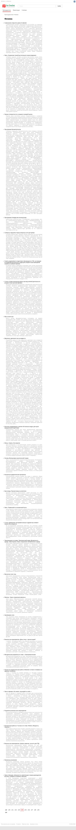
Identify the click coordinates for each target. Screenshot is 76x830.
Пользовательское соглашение (8, 824)
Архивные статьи (34, 824)
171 (12, 810)
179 (38, 810)
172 (16, 810)
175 (25, 810)
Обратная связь (25, 824)
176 (29, 810)
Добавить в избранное (6, 1)
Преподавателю (7, 10)
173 (19, 810)
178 (35, 810)
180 (6, 812)
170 (9, 810)
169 (6, 810)
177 (32, 810)
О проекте (18, 824)
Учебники (24, 10)
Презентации (16, 10)
